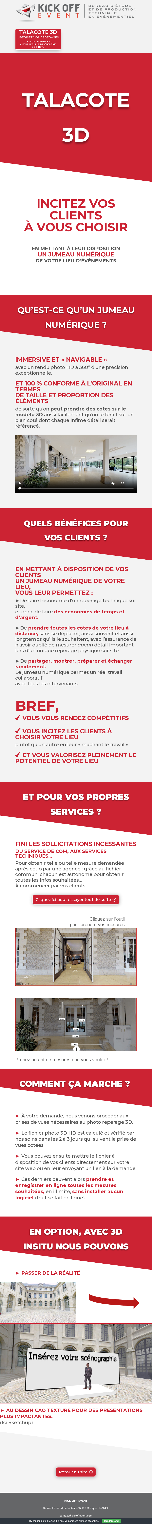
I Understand (111, 1521)
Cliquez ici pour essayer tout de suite (73, 899)
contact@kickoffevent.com (76, 1515)
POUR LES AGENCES (39, 41)
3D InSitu (39, 47)
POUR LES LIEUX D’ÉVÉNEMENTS (39, 44)
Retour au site (73, 1472)
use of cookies (91, 1521)
